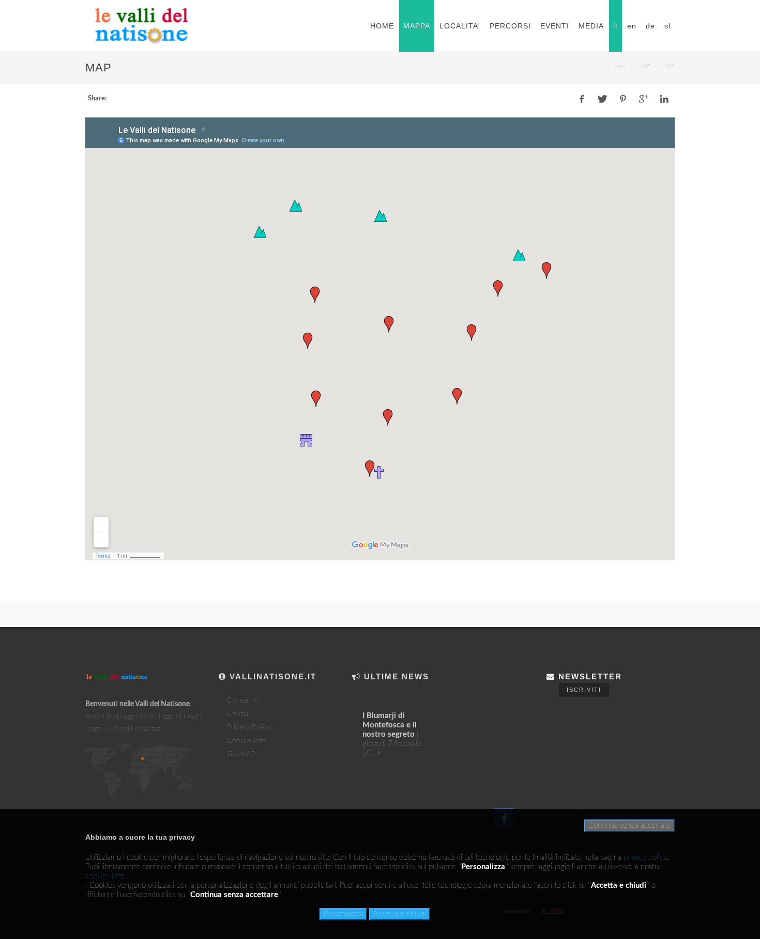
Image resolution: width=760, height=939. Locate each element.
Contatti (240, 714)
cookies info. (105, 876)
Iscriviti (584, 690)
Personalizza (343, 914)
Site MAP (241, 754)
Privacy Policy (248, 727)
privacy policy (645, 857)
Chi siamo (242, 700)
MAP (643, 66)
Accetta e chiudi (399, 914)
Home (618, 66)
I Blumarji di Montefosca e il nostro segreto (389, 725)
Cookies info (246, 740)
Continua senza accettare (629, 825)
